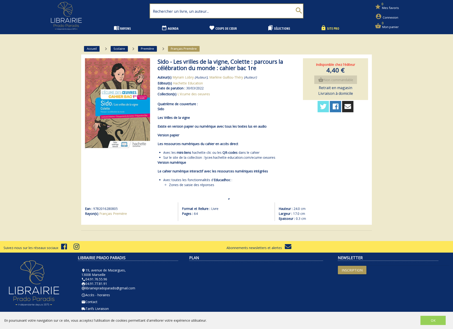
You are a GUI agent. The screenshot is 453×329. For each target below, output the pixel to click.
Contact (89, 302)
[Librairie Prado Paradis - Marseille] (66, 31)
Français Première (113, 213)
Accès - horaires (95, 295)
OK (433, 320)
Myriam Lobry (183, 77)
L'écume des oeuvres (193, 94)
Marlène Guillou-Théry (226, 77)
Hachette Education (188, 83)
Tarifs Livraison (95, 308)
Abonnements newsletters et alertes (255, 248)
